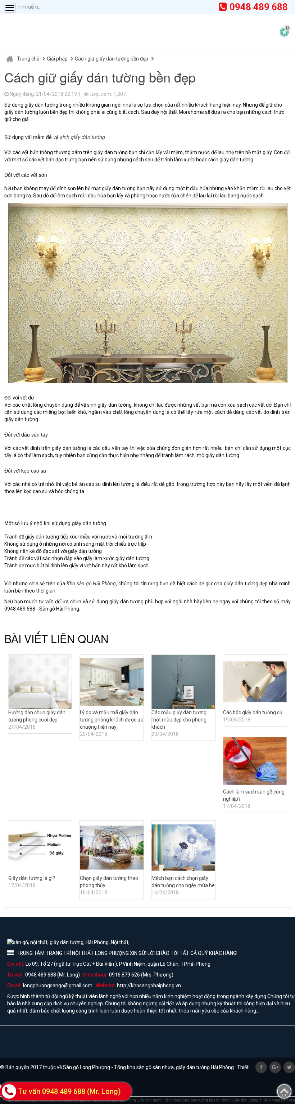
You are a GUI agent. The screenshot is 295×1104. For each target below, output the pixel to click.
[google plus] (275, 1067)
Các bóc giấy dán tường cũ (252, 712)
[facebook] (261, 1067)
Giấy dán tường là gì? (31, 878)
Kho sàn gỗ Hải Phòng (91, 583)
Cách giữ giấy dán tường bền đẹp (111, 59)
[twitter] (289, 1067)
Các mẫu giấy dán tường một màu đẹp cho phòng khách (178, 720)
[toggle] (10, 8)
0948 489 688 (259, 6)
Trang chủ (28, 59)
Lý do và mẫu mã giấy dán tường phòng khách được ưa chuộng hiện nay (112, 720)
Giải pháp (57, 59)
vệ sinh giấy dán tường (79, 136)
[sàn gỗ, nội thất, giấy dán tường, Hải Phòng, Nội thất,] (75, 32)
